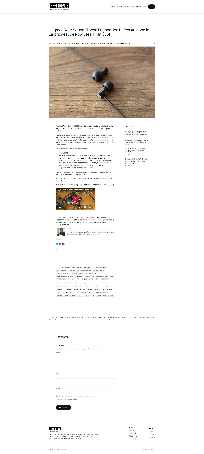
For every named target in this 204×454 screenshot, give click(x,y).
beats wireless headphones (84, 270)
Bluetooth (79, 276)
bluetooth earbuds (89, 276)
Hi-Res (105, 286)
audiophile (79, 267)
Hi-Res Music (93, 43)
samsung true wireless (62, 295)
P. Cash (153, 43)
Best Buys (60, 43)
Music (112, 43)
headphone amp (105, 279)
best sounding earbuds (77, 273)
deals (78, 279)
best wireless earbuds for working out (65, 276)
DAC (69, 279)
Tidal (93, 295)
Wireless (99, 295)
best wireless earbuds (90, 273)
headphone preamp (75, 286)
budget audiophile (60, 279)
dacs (73, 279)
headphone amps (103, 283)
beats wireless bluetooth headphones (65, 270)
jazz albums (90, 289)
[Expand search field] (151, 6)
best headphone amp (98, 270)
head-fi (97, 279)
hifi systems (59, 289)
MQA (108, 43)
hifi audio (111, 286)
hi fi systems (94, 286)
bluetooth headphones (101, 276)
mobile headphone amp (107, 289)
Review (89, 292)
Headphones (79, 43)
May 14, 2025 (128, 165)
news (77, 292)
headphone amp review (75, 283)
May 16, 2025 (128, 154)
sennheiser (72, 295)
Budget (67, 43)
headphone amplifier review (90, 283)
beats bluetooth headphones (100, 267)
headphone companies (62, 286)
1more (58, 267)
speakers (80, 295)
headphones (85, 286)
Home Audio (102, 43)
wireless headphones (108, 295)
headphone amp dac (61, 283)
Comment (58, 352)
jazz (84, 289)
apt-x (73, 267)
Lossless (97, 289)
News (117, 43)
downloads (84, 279)
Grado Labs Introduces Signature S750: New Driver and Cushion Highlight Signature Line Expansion (136, 132)
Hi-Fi (86, 43)
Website (58, 388)
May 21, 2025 (128, 144)
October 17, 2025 (129, 136)
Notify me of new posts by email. (65, 402)
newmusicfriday (70, 292)
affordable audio (66, 267)
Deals (73, 43)
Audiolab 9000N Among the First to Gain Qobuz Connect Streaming (136, 141)
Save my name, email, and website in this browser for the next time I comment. (76, 396)
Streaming (87, 295)
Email (57, 381)
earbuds (91, 279)
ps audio (83, 292)
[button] (102, 82)
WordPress (152, 449)
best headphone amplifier (62, 273)
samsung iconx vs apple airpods (101, 292)
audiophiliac (87, 267)
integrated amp (77, 289)
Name (57, 373)
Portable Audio (125, 43)
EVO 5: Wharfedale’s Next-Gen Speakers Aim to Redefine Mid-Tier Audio (135, 150)
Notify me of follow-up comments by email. (67, 399)
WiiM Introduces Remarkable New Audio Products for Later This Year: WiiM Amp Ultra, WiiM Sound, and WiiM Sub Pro (136, 160)
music (62, 292)
